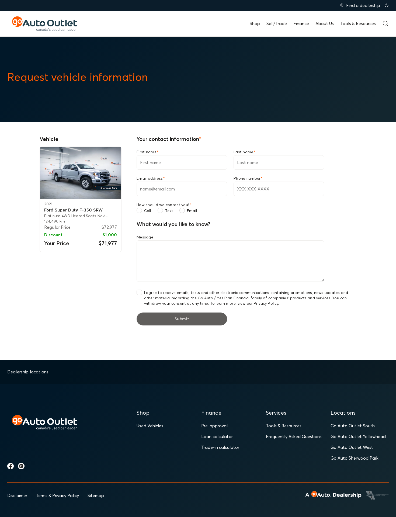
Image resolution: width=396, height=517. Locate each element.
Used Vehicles (150, 425)
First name (147, 152)
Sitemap (96, 495)
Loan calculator (217, 436)
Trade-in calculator (220, 447)
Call (147, 210)
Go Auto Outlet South (353, 425)
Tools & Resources (358, 23)
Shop (255, 23)
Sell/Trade (276, 23)
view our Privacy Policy (258, 303)
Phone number (248, 178)
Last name (244, 152)
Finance (301, 23)
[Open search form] (385, 23)
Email (192, 210)
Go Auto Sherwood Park (354, 458)
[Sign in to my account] (386, 5)
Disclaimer (17, 495)
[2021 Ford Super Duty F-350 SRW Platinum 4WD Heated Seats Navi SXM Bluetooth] (80, 173)
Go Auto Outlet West (352, 447)
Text (169, 210)
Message (145, 237)
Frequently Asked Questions (294, 436)
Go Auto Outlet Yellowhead (358, 436)
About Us (324, 23)
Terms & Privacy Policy (57, 495)
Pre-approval (214, 425)
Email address (151, 178)
